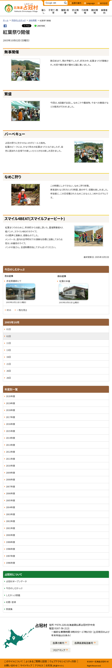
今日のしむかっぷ (18, 20)
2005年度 (33, 20)
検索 (65, 3)
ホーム (5, 20)
